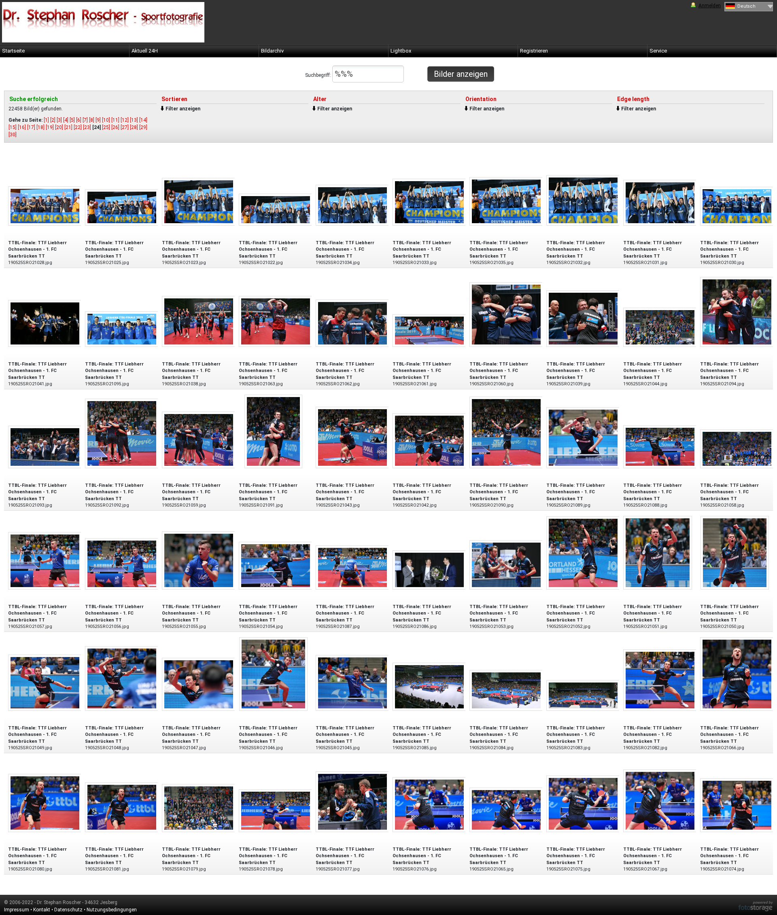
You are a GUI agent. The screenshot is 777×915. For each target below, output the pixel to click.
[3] (59, 120)
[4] (65, 120)
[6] (78, 120)
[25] (106, 127)
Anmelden (709, 5)
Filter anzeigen (183, 109)
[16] (22, 127)
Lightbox (401, 51)
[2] (52, 120)
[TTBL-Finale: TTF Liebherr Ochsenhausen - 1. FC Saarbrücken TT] (45, 205)
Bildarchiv (272, 51)
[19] (50, 127)
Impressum (16, 910)
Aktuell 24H (145, 51)
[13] (134, 120)
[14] (143, 120)
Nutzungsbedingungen (112, 910)
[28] (134, 127)
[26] (115, 127)
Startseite (13, 51)
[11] (115, 120)
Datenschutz (68, 910)
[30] (12, 134)
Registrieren (534, 51)
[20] (59, 127)
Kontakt (41, 910)
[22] (78, 127)
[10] (106, 120)
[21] (68, 127)
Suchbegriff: (318, 75)
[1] (46, 120)
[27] (125, 127)
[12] (125, 120)
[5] (72, 120)
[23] (87, 127)
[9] (98, 120)
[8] (91, 120)
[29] (143, 127)
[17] (31, 127)
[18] (40, 127)
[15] (12, 127)
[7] (85, 120)
